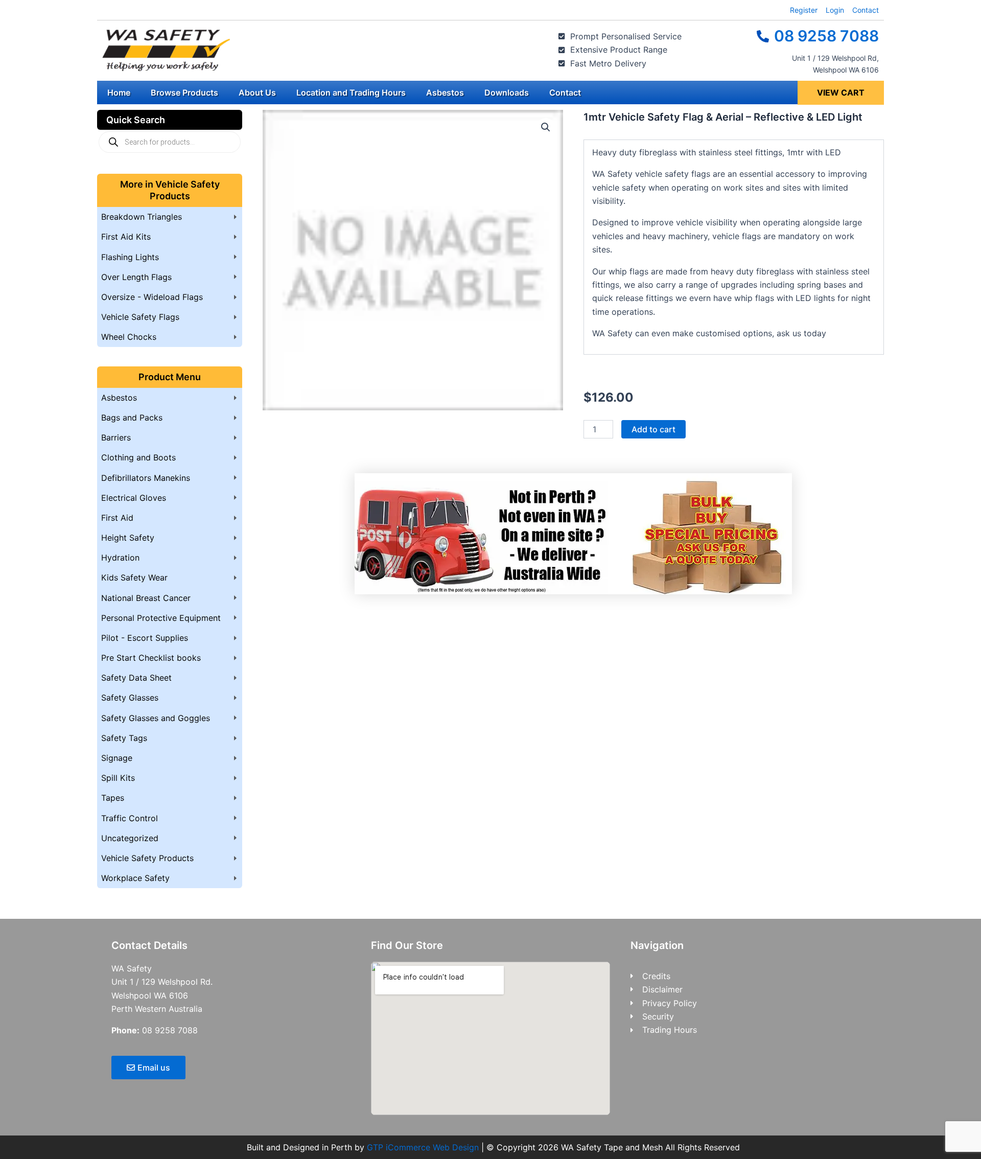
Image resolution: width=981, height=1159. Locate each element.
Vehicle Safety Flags (140, 317)
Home (118, 92)
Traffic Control (129, 818)
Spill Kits (118, 778)
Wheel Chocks (128, 337)
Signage (116, 758)
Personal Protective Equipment (161, 618)
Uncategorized (129, 838)
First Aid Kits (126, 236)
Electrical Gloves (133, 498)
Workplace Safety (135, 878)
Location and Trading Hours (351, 92)
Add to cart (653, 429)
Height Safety (127, 537)
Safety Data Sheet (136, 678)
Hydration (120, 557)
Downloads (506, 92)
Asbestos (445, 92)
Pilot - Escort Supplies (144, 638)
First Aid (117, 518)
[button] (545, 127)
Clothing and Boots (138, 457)
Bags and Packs (131, 417)
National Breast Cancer (146, 598)
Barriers (116, 437)
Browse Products (184, 92)
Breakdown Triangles (141, 217)
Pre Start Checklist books (151, 658)
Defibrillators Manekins (145, 478)
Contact (565, 92)
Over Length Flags (136, 277)
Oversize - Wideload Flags (152, 297)
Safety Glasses (129, 697)
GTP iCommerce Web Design (423, 1147)
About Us (257, 92)
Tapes (112, 798)
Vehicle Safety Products (147, 858)
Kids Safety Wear (134, 577)
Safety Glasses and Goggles (155, 718)
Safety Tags (124, 738)
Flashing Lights (130, 257)
